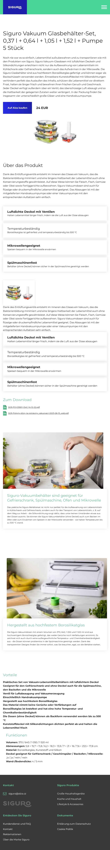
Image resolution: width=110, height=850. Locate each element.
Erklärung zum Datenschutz (74, 823)
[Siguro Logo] (15, 7)
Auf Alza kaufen (17, 107)
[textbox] (53, 694)
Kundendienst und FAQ (17, 823)
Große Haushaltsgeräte (71, 793)
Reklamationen (12, 834)
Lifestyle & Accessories (70, 804)
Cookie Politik (65, 829)
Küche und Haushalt (69, 798)
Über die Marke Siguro (16, 839)
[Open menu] (104, 7)
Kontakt (8, 829)
